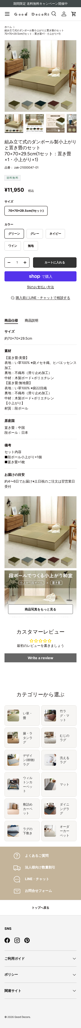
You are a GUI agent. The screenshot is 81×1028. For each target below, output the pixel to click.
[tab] (11, 320)
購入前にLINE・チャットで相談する (43, 298)
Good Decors (22, 1017)
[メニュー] (7, 14)
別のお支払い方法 (40, 287)
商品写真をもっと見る (40, 609)
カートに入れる (55, 262)
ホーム (8, 27)
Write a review (40, 658)
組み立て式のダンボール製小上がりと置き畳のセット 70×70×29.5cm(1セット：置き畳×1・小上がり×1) (34, 32)
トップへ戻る (40, 907)
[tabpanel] (40, 409)
